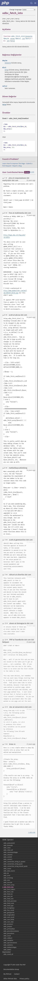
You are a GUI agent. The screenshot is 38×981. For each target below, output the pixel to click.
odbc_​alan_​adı (8, 896)
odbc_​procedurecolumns (11, 931)
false (12, 41)
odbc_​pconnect (8, 924)
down (6, 178)
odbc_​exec (7, 880)
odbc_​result (7, 936)
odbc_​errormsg (8, 878)
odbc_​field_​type (8, 906)
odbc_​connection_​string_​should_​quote (15, 866)
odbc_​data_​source (9, 871)
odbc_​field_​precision (10, 901)
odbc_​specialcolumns (10, 943)
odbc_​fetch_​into (9, 887)
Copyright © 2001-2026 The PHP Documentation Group (14, 967)
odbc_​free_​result (9, 910)
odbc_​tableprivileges (10, 947)
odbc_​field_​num (8, 899)
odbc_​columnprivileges (11, 852)
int (23, 38)
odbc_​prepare (8, 926)
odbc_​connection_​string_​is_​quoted (14, 862)
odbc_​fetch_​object (9, 889)
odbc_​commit (8, 857)
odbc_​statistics (8, 945)
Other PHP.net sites (10, 979)
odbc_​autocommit (9, 843)
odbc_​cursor (7, 868)
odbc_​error (7, 875)
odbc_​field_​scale (9, 903)
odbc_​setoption (8, 940)
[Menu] (35, 3)
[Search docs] (31, 3)
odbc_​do (6, 873)
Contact (16, 974)
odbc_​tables (7, 950)
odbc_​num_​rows (9, 922)
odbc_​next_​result (9, 917)
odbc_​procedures (9, 933)
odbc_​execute (8, 882)
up (3, 178)
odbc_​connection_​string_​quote (13, 864)
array (12, 38)
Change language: (15, 10)
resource (28, 36)
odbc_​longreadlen (9, 915)
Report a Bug (17, 166)
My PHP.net (7, 974)
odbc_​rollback (8, 938)
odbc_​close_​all (8, 850)
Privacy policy (24, 979)
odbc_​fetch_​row (8, 892)
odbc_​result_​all (8, 954)
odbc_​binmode (8, 845)
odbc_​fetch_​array (9, 885)
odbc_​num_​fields (9, 919)
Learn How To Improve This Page (13, 163)
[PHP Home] (5, 3)
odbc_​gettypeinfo (9, 912)
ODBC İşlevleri (7, 840)
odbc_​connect (8, 859)
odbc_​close (7, 848)
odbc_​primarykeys (9, 929)
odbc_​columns (8, 855)
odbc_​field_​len (8, 894)
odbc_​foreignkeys (9, 908)
